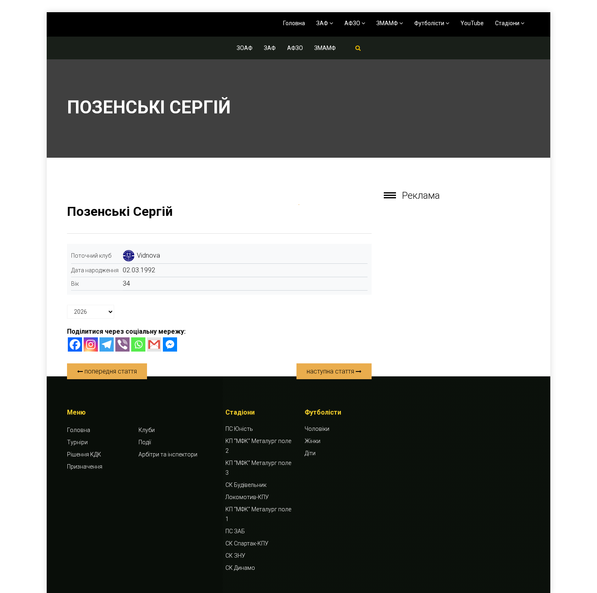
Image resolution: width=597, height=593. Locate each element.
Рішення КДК (84, 454)
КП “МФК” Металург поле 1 (258, 514)
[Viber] (122, 344)
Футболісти (430, 23)
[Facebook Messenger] (170, 344)
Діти (310, 453)
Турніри (77, 442)
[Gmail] (154, 344)
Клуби (146, 430)
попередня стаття (110, 371)
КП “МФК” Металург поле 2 (258, 446)
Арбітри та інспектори (167, 454)
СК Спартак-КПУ (246, 543)
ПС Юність (239, 429)
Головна (294, 23)
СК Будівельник (245, 485)
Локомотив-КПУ (247, 497)
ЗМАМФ (387, 23)
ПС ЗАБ (235, 531)
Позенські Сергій (120, 211)
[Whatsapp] (138, 344)
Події (144, 442)
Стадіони (508, 23)
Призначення (84, 466)
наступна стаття (331, 371)
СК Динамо (240, 568)
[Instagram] (91, 344)
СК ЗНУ (235, 555)
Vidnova (148, 255)
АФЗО (352, 23)
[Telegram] (107, 344)
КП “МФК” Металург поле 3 (258, 468)
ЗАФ (322, 23)
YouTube (472, 23)
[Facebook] (75, 344)
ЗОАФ (245, 48)
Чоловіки (317, 429)
